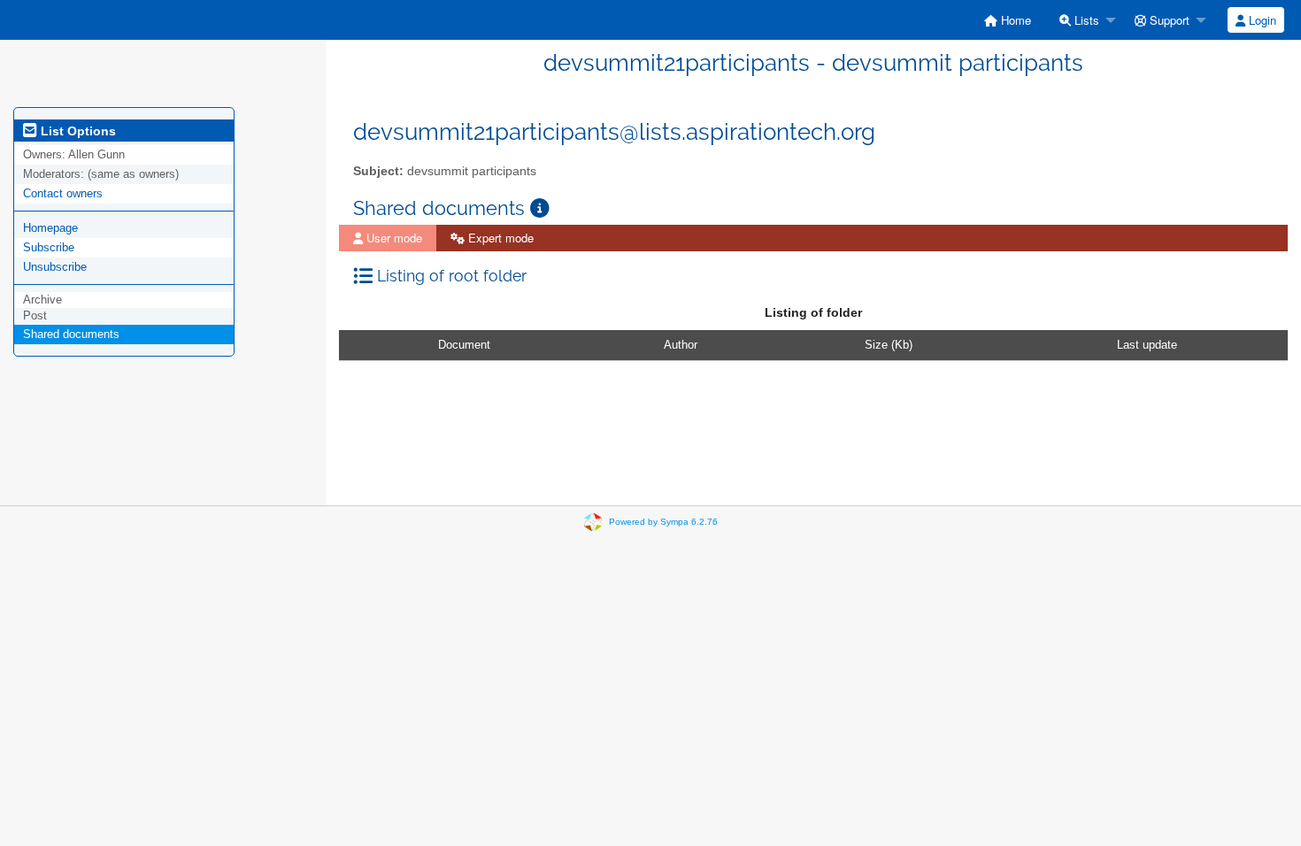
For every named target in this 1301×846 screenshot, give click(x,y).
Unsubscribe (55, 266)
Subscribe (48, 247)
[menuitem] (1007, 20)
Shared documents (71, 334)
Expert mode (499, 237)
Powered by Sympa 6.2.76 (663, 522)
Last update (1147, 344)
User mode (392, 237)
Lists (1085, 20)
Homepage (50, 228)
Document (464, 344)
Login (1260, 20)
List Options (76, 131)
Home (1014, 20)
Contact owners (63, 193)
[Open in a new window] (540, 208)
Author (680, 344)
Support (1167, 20)
